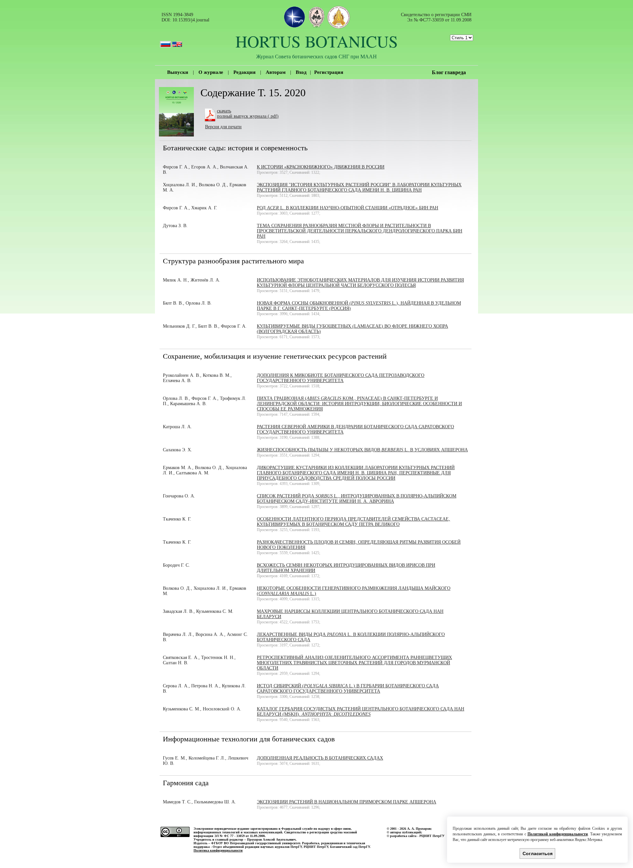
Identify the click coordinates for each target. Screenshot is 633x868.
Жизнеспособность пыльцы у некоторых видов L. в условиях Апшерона (362, 449)
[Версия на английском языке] (177, 41)
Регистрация (328, 72)
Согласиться (538, 853)
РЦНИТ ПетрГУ (316, 847)
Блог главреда (449, 72)
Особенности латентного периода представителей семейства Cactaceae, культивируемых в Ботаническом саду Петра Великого (353, 522)
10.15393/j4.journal (190, 19)
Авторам (276, 72)
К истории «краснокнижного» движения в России (320, 167)
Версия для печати (223, 126)
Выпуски (177, 72)
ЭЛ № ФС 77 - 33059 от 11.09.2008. (240, 836)
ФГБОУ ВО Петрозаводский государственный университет (255, 843)
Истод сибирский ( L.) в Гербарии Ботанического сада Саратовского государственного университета (348, 688)
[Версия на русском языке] (165, 41)
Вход (301, 72)
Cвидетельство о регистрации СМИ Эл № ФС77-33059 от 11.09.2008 (436, 17)
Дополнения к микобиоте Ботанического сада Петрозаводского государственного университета (340, 378)
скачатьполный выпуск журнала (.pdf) (248, 113)
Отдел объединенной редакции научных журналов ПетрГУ (257, 847)
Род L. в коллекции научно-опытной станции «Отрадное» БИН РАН (347, 207)
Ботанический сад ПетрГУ (350, 847)
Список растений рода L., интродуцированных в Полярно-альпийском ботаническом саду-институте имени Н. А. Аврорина (356, 499)
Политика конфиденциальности (218, 850)
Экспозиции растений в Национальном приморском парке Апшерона (346, 801)
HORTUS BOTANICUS (316, 41)
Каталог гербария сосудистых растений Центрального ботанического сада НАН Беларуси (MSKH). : (360, 711)
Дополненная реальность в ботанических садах (320, 758)
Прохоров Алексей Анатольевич (271, 839)
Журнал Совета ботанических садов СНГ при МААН (316, 56)
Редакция (244, 72)
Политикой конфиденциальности (558, 834)
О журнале (210, 72)
